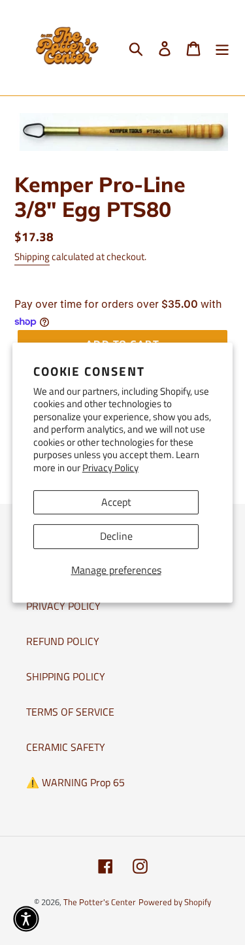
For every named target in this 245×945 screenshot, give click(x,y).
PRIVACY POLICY (63, 606)
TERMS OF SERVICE (70, 712)
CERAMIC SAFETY (65, 747)
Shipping (32, 256)
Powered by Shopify (175, 901)
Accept (116, 502)
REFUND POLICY (62, 641)
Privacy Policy (110, 467)
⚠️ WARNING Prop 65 (75, 782)
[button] (26, 919)
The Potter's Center (99, 901)
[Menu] (222, 48)
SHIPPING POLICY (65, 676)
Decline (116, 536)
